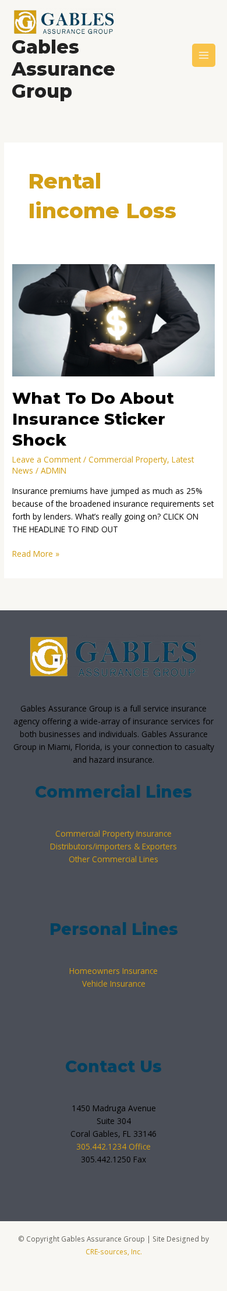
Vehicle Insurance (114, 983)
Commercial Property (127, 459)
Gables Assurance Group (63, 69)
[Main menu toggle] (204, 55)
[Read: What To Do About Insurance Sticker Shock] (113, 319)
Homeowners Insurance (113, 970)
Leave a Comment (46, 459)
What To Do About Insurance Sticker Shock (93, 419)
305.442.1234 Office (113, 1146)
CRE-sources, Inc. (114, 1251)
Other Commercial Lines (113, 859)
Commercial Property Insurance (113, 833)
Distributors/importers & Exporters (113, 846)
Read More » (35, 553)
